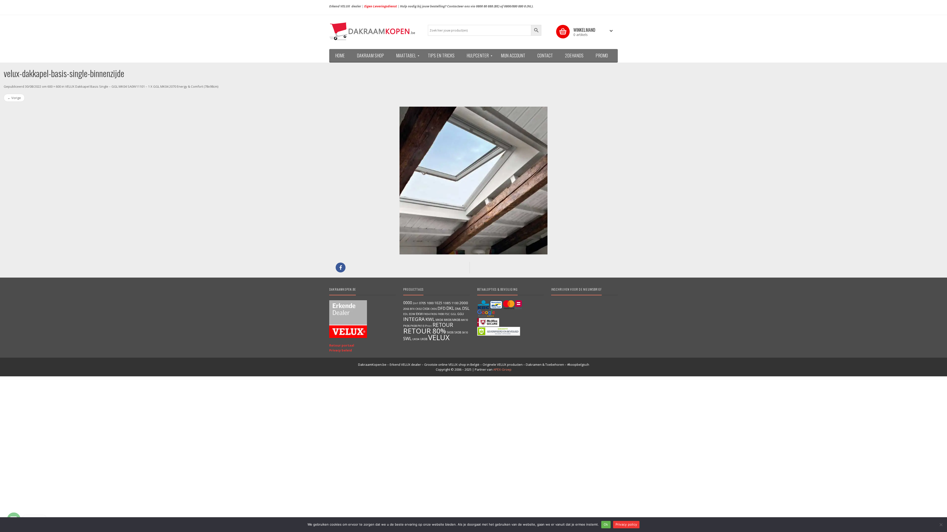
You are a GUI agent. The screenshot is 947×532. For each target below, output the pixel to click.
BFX (412, 309)
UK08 (423, 339)
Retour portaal (341, 345)
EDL (405, 314)
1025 (438, 302)
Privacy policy (626, 524)
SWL (407, 338)
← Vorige (14, 98)
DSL (466, 308)
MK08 (456, 320)
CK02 (418, 309)
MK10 (464, 320)
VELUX (439, 337)
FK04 (426, 314)
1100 (455, 303)
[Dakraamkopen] (374, 31)
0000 (407, 302)
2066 (406, 309)
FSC (447, 314)
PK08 (413, 326)
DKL (450, 308)
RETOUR (443, 324)
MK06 (448, 320)
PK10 (421, 326)
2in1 (415, 303)
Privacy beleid (340, 350)
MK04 (439, 320)
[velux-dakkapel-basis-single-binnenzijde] (473, 180)
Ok (606, 524)
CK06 (433, 309)
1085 (447, 303)
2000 (463, 302)
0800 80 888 (484, 6)
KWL (430, 319)
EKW (419, 314)
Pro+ (428, 326)
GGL (453, 314)
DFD (441, 308)
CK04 (426, 309)
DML (458, 308)
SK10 (465, 332)
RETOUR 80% (424, 330)
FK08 (441, 314)
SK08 (457, 332)
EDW (412, 314)
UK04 (415, 339)
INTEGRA (414, 319)
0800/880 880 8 (515, 6)
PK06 (406, 326)
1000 (430, 303)
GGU (460, 314)
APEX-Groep (502, 369)
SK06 (450, 332)
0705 (422, 303)
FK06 (433, 314)
